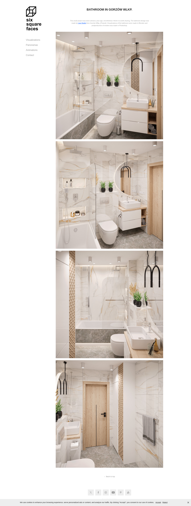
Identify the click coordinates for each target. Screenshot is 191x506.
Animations (32, 50)
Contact (30, 55)
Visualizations (33, 40)
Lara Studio (82, 23)
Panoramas (32, 45)
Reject (165, 502)
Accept (158, 502)
